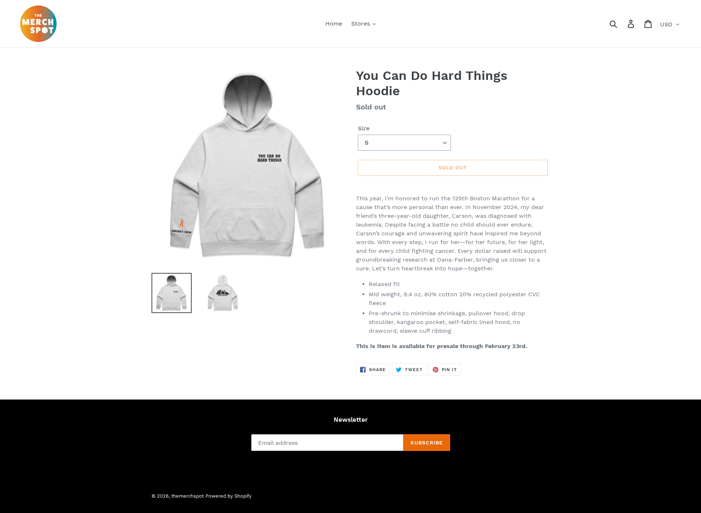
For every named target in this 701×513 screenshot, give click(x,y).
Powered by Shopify (229, 496)
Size (363, 128)
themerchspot (187, 496)
